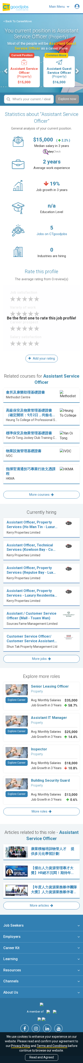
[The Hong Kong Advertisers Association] (48, 1011)
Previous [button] (6, 70)
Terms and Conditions (52, 1046)
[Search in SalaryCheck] (52, 152)
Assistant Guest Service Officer (58, 70)
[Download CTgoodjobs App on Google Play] (43, 1018)
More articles (39, 905)
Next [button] (76, 70)
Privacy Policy (20, 1046)
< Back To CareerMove (17, 21)
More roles (39, 811)
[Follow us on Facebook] (24, 1028)
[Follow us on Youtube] (58, 1028)
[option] (24, 71)
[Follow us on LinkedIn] (47, 1028)
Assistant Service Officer (24, 70)
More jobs (39, 659)
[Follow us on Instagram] (36, 1028)
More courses (39, 495)
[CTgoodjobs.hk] (41, 1004)
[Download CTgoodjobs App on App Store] (39, 1018)
